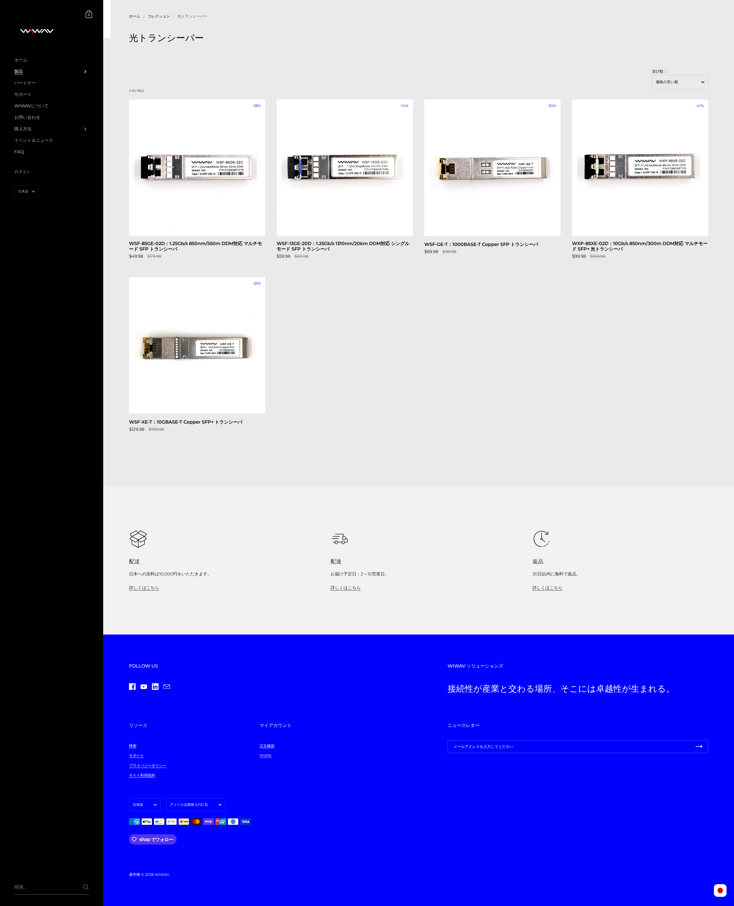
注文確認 (266, 745)
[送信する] (86, 887)
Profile (265, 755)
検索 (132, 745)
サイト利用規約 (142, 775)
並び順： (659, 71)
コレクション (159, 16)
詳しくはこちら (144, 587)
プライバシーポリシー (147, 765)
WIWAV (162, 874)
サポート (136, 755)
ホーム (134, 16)
